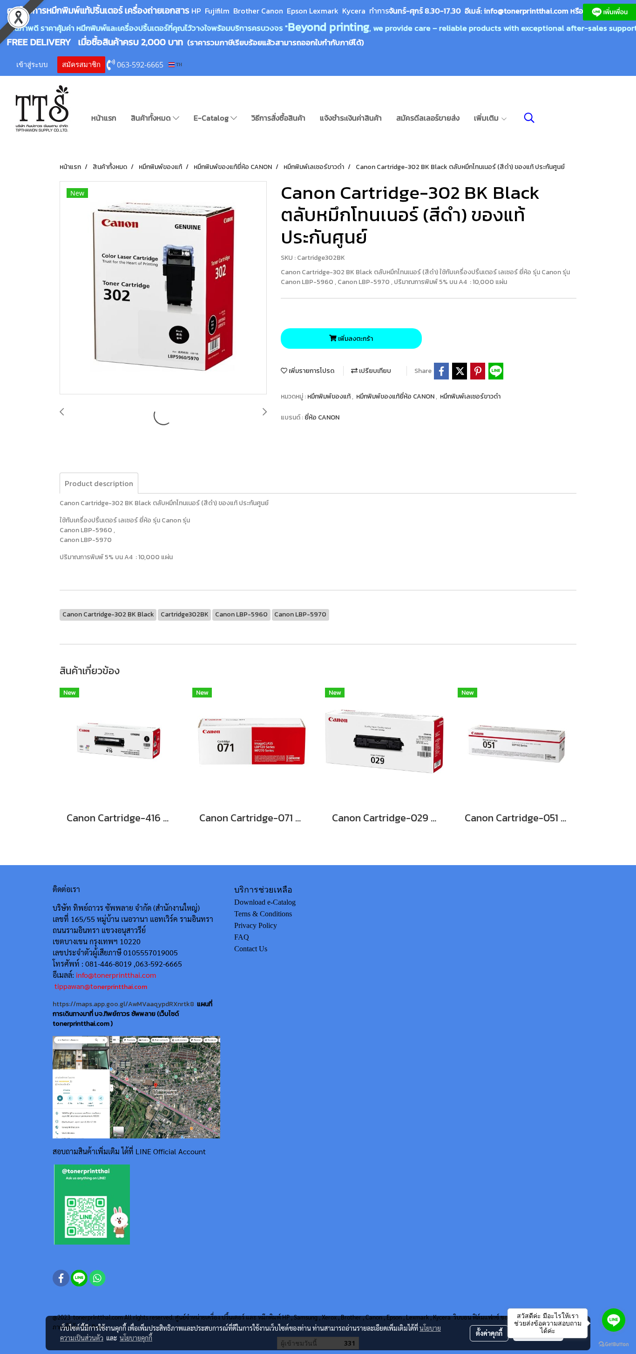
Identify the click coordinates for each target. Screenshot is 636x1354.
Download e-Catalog (265, 902)
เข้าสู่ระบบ (32, 65)
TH (178, 64)
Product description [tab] (99, 483)
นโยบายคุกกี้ (136, 1338)
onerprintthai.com (120, 987)
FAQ (241, 937)
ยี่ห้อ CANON (321, 417)
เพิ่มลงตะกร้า (355, 339)
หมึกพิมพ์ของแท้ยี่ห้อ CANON (396, 396)
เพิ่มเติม (487, 117)
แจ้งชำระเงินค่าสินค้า (351, 117)
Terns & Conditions (263, 914)
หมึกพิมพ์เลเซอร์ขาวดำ (470, 396)
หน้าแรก (103, 117)
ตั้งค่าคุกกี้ (489, 1333)
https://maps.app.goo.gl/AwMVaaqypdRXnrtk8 (123, 1004)
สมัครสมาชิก (81, 65)
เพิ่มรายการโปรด (310, 371)
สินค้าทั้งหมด (152, 117)
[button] (529, 118)
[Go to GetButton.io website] (614, 1344)
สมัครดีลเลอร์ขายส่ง (428, 117)
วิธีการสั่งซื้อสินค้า (278, 117)
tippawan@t (73, 986)
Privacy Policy (255, 925)
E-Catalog (212, 117)
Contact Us (250, 949)
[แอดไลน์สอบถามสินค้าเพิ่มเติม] (92, 1204)
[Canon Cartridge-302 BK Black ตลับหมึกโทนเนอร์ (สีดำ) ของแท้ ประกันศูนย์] (163, 288)
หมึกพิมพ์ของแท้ (329, 396)
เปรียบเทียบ (374, 371)
